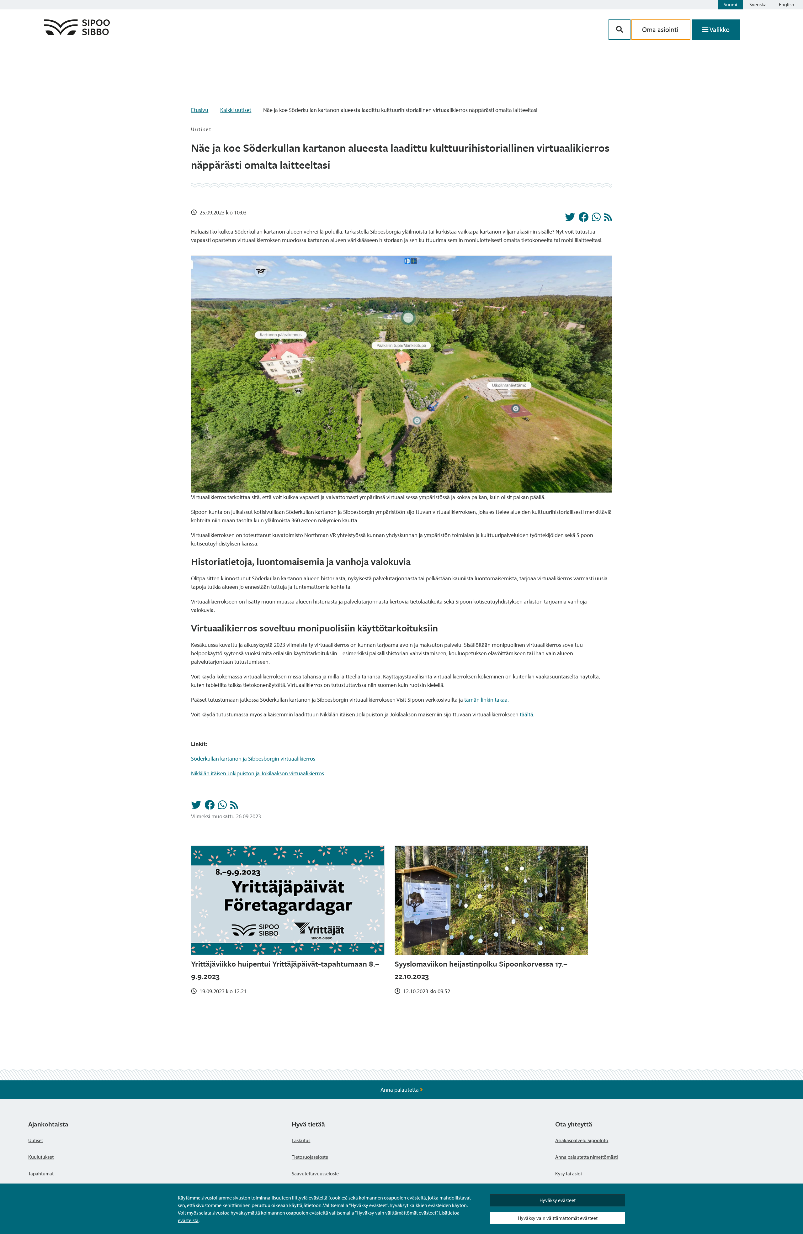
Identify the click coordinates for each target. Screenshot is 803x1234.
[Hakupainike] (619, 29)
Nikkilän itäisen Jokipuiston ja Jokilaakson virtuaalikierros (257, 773)
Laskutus (301, 1140)
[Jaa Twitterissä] (570, 219)
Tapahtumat (41, 1173)
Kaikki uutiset (235, 109)
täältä (526, 714)
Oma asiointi (661, 29)
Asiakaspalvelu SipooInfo (581, 1140)
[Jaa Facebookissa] (583, 219)
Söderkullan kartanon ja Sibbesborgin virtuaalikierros (253, 758)
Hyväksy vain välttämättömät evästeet (558, 1218)
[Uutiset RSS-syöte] (608, 219)
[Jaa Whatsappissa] (596, 219)
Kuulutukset (41, 1157)
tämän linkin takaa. (486, 699)
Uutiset (35, 1140)
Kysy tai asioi (568, 1173)
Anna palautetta (400, 1089)
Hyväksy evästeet (558, 1200)
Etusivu (199, 109)
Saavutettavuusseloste (315, 1173)
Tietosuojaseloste (310, 1157)
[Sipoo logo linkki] (77, 33)
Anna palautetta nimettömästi (586, 1157)
